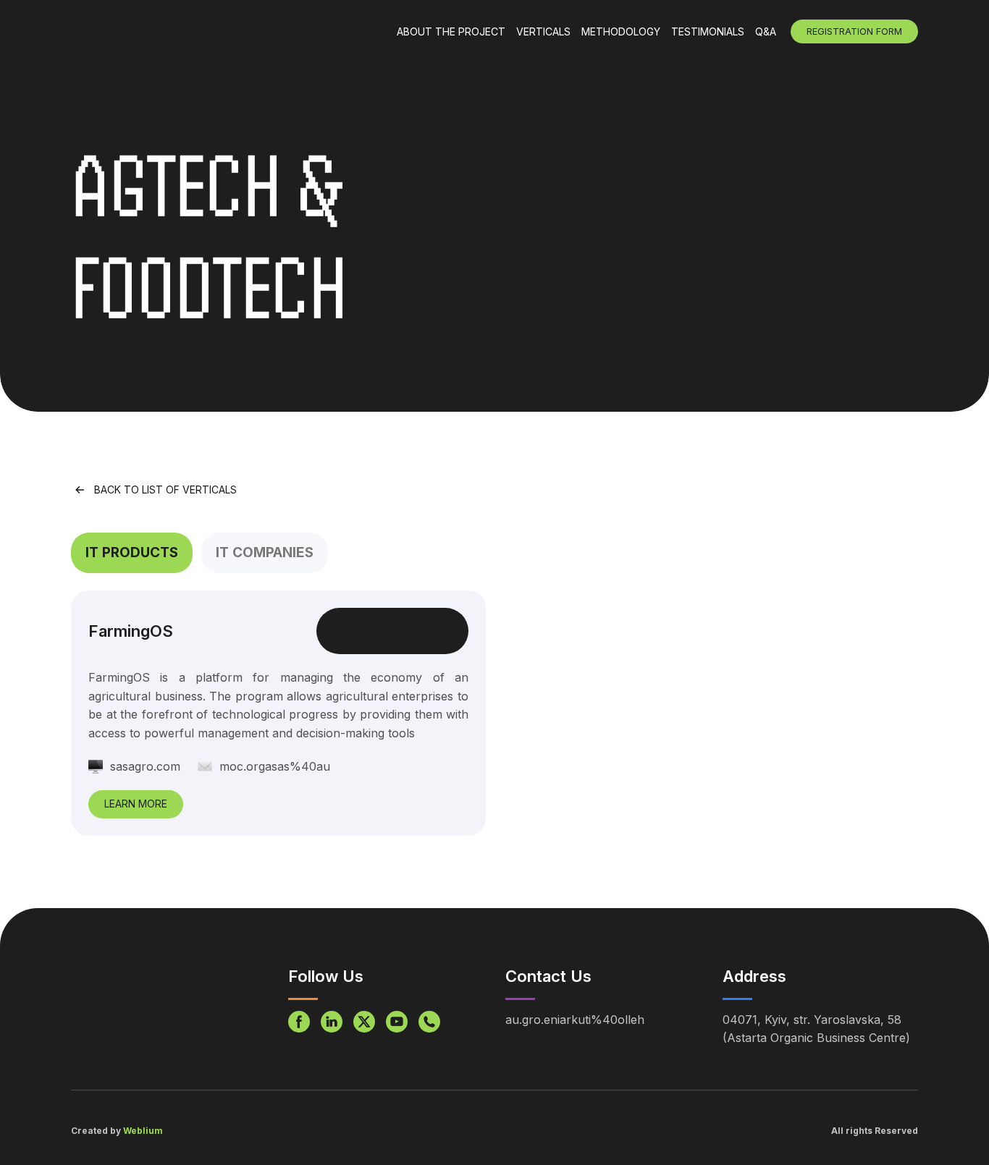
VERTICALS (543, 31)
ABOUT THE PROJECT (451, 31)
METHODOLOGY (620, 31)
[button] (132, 553)
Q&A (765, 31)
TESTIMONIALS (707, 31)
